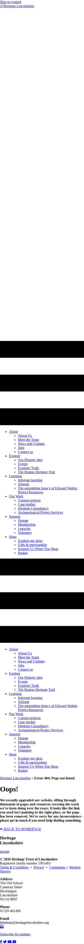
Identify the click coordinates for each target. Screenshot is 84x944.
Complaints (58, 867)
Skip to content (10, 2)
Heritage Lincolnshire (15, 778)
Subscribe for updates (15, 934)
